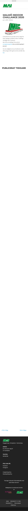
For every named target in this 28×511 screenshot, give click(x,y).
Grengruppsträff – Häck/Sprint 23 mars (11, 170)
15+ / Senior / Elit (10, 398)
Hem (7, 501)
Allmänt (11, 20)
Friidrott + (9, 503)
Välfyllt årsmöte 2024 (12, 157)
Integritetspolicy (7, 472)
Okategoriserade (15, 378)
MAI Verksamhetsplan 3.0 (13, 103)
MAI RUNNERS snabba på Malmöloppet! (12, 89)
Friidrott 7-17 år (15, 501)
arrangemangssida (7, 44)
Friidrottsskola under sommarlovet (12, 138)
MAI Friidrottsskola (11, 376)
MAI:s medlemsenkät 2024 (13, 120)
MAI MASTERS (12, 322)
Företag (13, 505)
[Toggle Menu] (22, 4)
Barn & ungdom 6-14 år (11, 267)
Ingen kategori (9, 378)
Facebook (5, 465)
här (3, 52)
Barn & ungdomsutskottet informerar (14, 78)
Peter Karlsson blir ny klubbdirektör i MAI (12, 229)
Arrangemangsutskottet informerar (13, 303)
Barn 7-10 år (18, 267)
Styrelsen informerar (10, 104)
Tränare (23, 398)
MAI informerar (10, 140)
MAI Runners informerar (12, 91)
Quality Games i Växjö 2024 (13, 285)
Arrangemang (19, 398)
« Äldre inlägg (4, 430)
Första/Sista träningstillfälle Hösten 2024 (13, 75)
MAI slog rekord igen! (12, 414)
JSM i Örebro (8, 247)
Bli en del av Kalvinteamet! (14, 302)
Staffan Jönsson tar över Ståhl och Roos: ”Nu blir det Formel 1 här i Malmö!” (13, 395)
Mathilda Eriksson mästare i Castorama (11, 339)
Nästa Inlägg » (23, 430)
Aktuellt (9, 341)
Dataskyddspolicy (7, 474)
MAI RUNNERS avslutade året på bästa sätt (12, 320)
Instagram (5, 467)
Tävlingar (17, 503)
